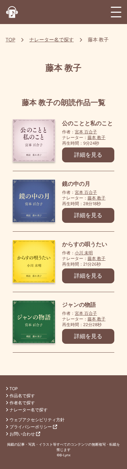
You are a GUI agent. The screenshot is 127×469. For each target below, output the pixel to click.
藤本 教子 (96, 137)
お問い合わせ (23, 434)
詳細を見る (88, 154)
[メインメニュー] (116, 12)
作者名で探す (22, 402)
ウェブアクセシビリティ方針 (37, 419)
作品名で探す (22, 395)
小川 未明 (84, 252)
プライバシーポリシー (31, 426)
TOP (10, 39)
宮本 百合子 (86, 131)
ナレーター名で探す (51, 39)
